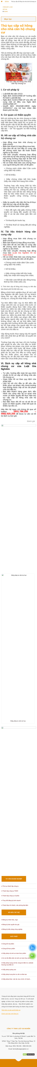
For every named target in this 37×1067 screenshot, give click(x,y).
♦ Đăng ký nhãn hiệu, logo (9, 919)
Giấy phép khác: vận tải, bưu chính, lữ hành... (17, 979)
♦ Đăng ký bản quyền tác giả (10, 924)
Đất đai (5, 9)
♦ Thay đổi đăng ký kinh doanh (11, 900)
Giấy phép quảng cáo (9, 969)
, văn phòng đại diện (21, 905)
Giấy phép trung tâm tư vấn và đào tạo (15, 974)
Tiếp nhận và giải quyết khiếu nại (10, 1010)
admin (6, 11)
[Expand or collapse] (33, 19)
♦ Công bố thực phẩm (8, 948)
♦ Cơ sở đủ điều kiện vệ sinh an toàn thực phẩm (16, 958)
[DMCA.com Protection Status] (29, 1054)
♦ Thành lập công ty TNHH (9, 891)
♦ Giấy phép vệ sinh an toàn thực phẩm (13, 953)
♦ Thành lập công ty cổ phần (10, 895)
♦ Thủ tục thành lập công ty (9, 886)
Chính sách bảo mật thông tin (9, 1013)
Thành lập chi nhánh (9, 905)
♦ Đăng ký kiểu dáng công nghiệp (11, 929)
